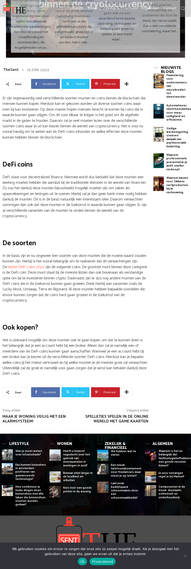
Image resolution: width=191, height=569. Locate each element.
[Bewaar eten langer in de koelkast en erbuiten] (55, 477)
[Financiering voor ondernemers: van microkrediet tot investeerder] (158, 81)
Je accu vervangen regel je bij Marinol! (171, 475)
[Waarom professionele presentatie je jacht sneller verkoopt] (158, 160)
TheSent (11, 69)
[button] (182, 8)
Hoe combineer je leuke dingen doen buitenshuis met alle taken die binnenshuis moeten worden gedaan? (30, 495)
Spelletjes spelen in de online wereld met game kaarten (116, 419)
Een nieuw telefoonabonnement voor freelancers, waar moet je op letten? (126, 470)
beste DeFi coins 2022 (26, 267)
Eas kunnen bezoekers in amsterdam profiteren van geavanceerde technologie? (30, 472)
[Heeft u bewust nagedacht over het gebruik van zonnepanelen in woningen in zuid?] (55, 455)
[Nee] (184, 555)
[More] (126, 84)
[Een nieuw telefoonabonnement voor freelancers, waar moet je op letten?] (102, 469)
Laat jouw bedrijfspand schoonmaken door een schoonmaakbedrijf (124, 490)
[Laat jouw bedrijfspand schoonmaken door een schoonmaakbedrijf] (102, 487)
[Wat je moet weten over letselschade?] (7, 455)
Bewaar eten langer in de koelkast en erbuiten (78, 477)
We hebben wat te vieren (123, 453)
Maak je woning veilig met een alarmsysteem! (34, 419)
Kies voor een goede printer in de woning (77, 489)
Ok (82, 562)
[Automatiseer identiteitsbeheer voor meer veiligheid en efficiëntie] (158, 111)
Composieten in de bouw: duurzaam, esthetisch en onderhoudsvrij (172, 492)
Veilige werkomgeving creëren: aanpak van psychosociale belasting (177, 137)
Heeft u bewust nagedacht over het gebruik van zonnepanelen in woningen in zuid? (76, 458)
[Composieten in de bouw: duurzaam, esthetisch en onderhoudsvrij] (150, 490)
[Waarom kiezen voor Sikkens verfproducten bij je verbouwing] (158, 183)
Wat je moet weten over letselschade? (28, 453)
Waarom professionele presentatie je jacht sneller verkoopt (176, 162)
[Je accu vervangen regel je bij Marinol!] (150, 477)
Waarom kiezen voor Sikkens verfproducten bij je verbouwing (177, 185)
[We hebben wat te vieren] (102, 455)
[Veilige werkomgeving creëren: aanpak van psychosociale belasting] (158, 134)
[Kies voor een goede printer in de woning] (55, 491)
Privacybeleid (102, 562)
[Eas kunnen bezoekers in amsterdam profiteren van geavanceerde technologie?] (7, 468)
